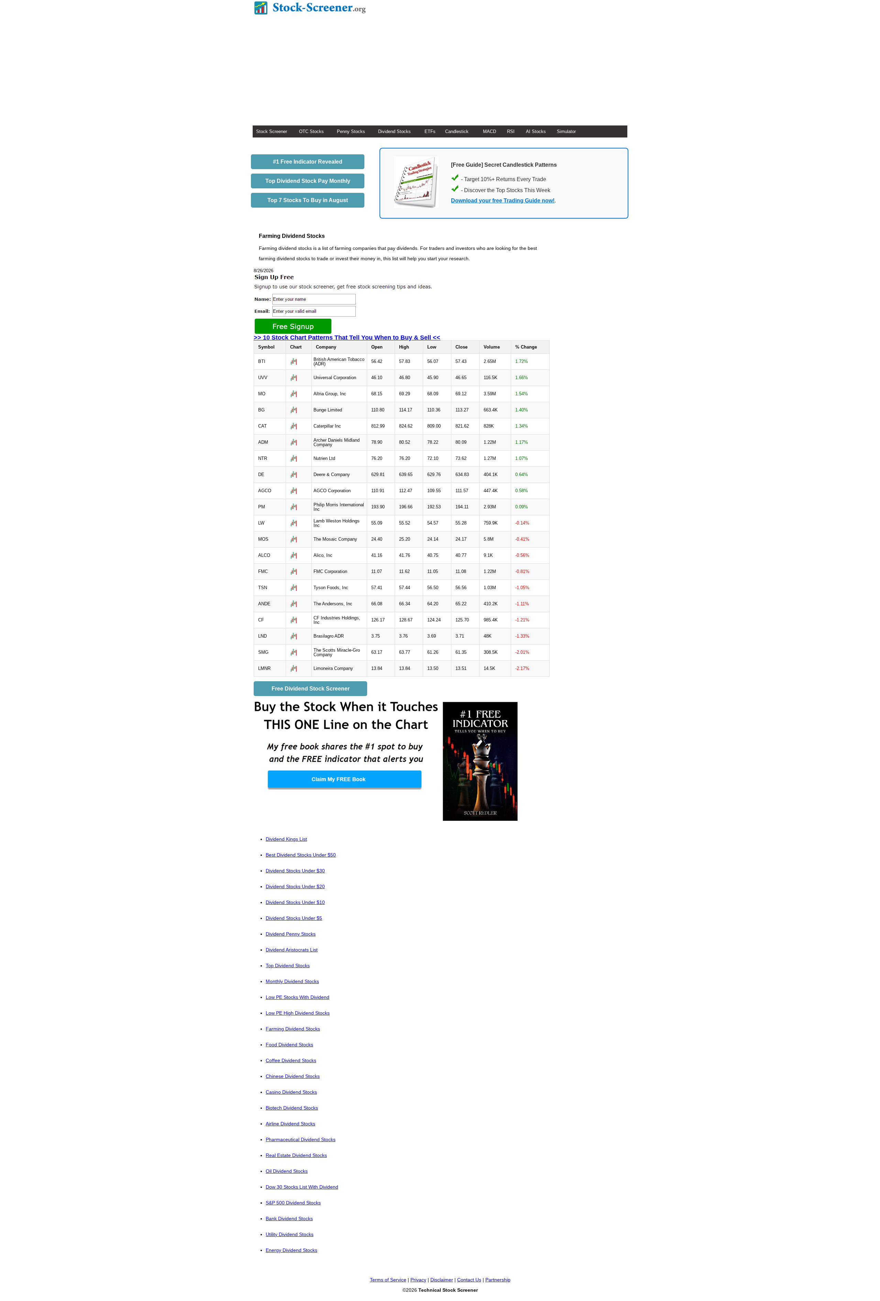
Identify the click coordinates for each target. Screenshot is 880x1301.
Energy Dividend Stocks (291, 1250)
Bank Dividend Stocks (289, 1218)
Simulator (566, 131)
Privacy (418, 1279)
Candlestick (457, 131)
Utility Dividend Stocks (290, 1234)
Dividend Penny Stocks (291, 934)
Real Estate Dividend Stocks (296, 1155)
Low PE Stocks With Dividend (297, 997)
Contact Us (469, 1279)
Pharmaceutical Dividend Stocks (301, 1139)
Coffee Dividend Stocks (291, 1060)
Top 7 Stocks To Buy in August (307, 200)
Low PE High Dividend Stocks (298, 1013)
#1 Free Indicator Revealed (307, 162)
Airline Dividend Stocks (290, 1123)
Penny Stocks (351, 131)
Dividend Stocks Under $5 (294, 918)
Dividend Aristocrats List (292, 949)
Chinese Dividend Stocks (293, 1076)
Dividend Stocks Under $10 (295, 902)
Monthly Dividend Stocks (292, 981)
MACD (489, 131)
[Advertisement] (440, 74)
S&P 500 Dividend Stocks (293, 1202)
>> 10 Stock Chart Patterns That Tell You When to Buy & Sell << (347, 337)
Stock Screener (271, 131)
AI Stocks (536, 131)
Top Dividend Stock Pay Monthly (307, 181)
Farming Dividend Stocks (293, 1029)
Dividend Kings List (286, 839)
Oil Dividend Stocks (287, 1171)
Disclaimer (441, 1279)
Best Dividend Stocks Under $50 (301, 855)
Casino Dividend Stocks (291, 1092)
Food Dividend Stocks (289, 1044)
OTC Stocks (311, 131)
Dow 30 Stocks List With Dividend (302, 1187)
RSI (511, 131)
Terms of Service (388, 1279)
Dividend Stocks (394, 131)
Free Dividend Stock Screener (311, 689)
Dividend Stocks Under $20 (295, 886)
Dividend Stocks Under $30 (295, 870)
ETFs (430, 131)
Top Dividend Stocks (288, 965)
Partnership (497, 1279)
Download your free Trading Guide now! (502, 200)
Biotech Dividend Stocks (292, 1108)
